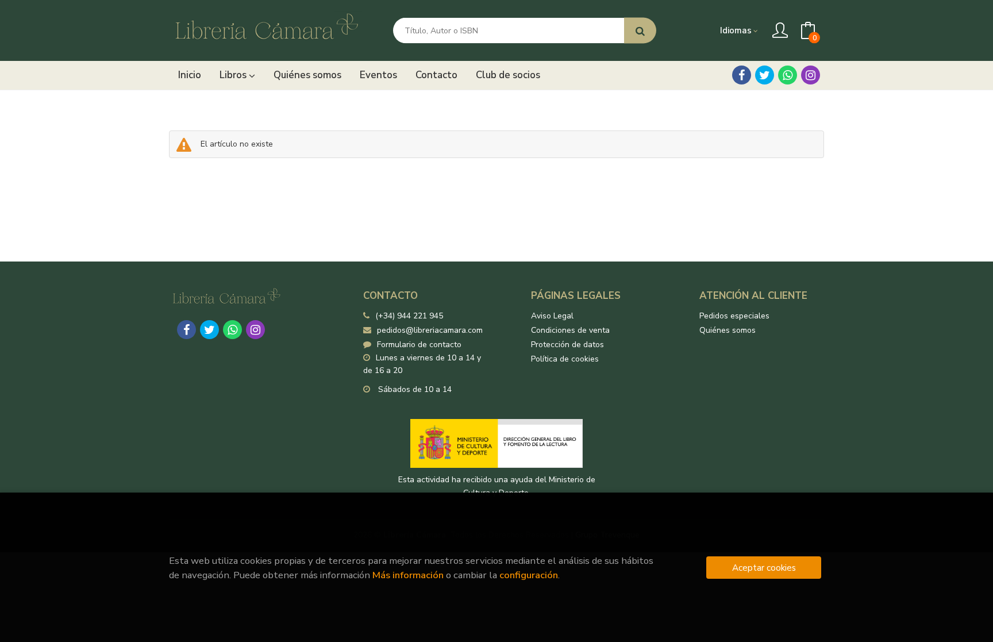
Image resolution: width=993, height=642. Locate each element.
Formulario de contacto (419, 344)
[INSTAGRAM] (810, 75)
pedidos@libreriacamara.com (430, 330)
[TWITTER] (764, 75)
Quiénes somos (727, 330)
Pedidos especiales (734, 315)
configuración (528, 575)
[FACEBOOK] (741, 75)
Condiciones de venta (570, 330)
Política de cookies (565, 358)
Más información (408, 575)
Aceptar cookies (764, 568)
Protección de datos (567, 344)
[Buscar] (640, 31)
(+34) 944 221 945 (409, 315)
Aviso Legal (552, 315)
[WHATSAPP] (787, 75)
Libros (234, 75)
